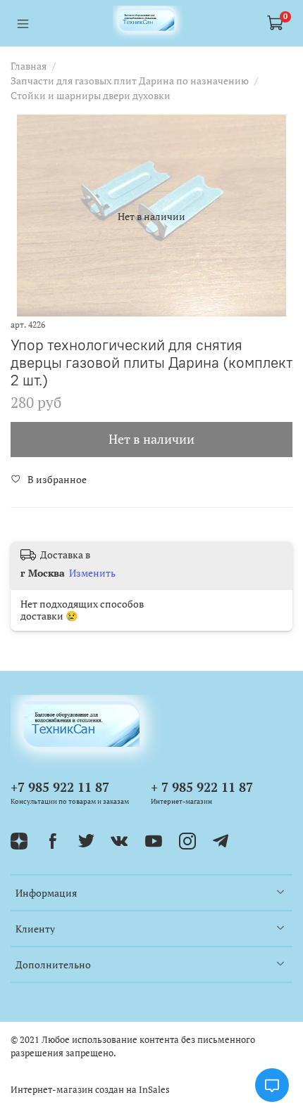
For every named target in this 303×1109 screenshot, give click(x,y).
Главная (29, 65)
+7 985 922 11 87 (60, 786)
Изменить (92, 573)
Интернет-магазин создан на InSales (90, 1090)
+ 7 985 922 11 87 (202, 786)
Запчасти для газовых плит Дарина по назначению (130, 80)
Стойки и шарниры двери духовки (91, 95)
